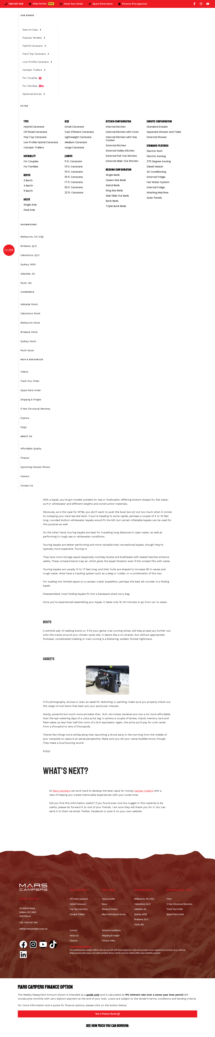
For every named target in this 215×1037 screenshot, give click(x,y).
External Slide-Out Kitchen (122, 161)
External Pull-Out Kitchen (121, 156)
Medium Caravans (76, 142)
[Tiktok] (53, 944)
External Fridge (156, 177)
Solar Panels (154, 198)
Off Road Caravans (35, 132)
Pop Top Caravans (35, 137)
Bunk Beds (112, 201)
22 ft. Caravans (74, 192)
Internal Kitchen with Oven (122, 132)
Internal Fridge (156, 187)
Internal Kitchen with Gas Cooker (121, 138)
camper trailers (143, 790)
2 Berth (28, 180)
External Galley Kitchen (120, 150)
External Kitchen (116, 145)
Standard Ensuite (157, 127)
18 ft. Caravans (74, 187)
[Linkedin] (23, 954)
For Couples (31, 161)
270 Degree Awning (159, 161)
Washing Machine (157, 192)
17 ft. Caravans (74, 182)
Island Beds (113, 185)
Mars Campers (61, 790)
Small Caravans (74, 127)
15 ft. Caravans (74, 172)
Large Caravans (74, 147)
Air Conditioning (156, 172)
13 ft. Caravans (74, 166)
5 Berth (28, 191)
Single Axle (30, 204)
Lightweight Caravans (78, 137)
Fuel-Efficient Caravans (79, 132)
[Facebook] (23, 944)
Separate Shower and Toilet (164, 132)
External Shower (157, 137)
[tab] (37, 29)
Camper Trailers (34, 147)
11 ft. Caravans (73, 161)
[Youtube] (43, 944)
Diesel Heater (155, 166)
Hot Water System (158, 182)
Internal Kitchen (116, 127)
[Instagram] (33, 944)
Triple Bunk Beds (116, 206)
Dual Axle (29, 210)
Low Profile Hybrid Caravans (41, 142)
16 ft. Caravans (74, 177)
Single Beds (113, 175)
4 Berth (28, 185)
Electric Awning (156, 156)
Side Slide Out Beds (117, 196)
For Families (31, 166)
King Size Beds (114, 190)
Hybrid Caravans (34, 127)
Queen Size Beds (116, 180)
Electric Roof (154, 151)
